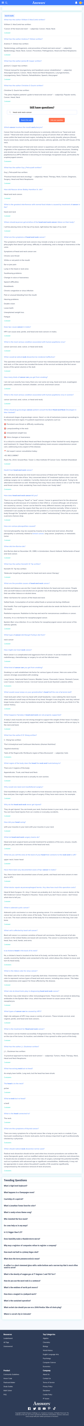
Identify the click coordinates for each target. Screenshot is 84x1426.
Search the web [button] (26, 120)
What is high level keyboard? (15, 1186)
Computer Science (49, 1362)
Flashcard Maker (9, 1382)
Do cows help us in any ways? (16, 1225)
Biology (45, 1346)
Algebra (45, 1338)
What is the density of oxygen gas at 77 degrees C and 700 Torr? (30, 1274)
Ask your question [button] (57, 120)
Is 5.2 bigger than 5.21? (13, 1232)
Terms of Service (49, 1382)
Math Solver (8, 1391)
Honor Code (8, 1378)
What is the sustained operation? (17, 1301)
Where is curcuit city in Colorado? (17, 1314)
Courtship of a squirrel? (13, 1199)
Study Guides (8, 1387)
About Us (46, 1374)
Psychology (47, 1358)
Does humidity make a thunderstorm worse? (22, 1239)
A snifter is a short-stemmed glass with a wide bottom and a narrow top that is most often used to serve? (41, 1266)
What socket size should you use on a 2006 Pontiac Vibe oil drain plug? (33, 1307)
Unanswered (8, 1346)
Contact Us (47, 1378)
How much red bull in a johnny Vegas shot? (21, 1252)
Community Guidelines (11, 1374)
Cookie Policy (47, 1395)
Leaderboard (8, 1338)
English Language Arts (51, 1354)
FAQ (5, 1395)
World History (48, 1350)
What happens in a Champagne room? (19, 1192)
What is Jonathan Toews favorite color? (20, 1205)
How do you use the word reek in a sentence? (22, 1281)
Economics (46, 1366)
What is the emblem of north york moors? (21, 1287)
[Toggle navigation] (3, 2)
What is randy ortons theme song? (18, 1212)
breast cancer (38, 533)
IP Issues (46, 1399)
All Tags (6, 1342)
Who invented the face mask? (16, 1219)
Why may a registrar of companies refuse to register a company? (30, 1245)
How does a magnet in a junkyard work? (20, 1294)
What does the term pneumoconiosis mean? (22, 1259)
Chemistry (46, 1342)
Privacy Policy (47, 1387)
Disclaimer (46, 1391)
